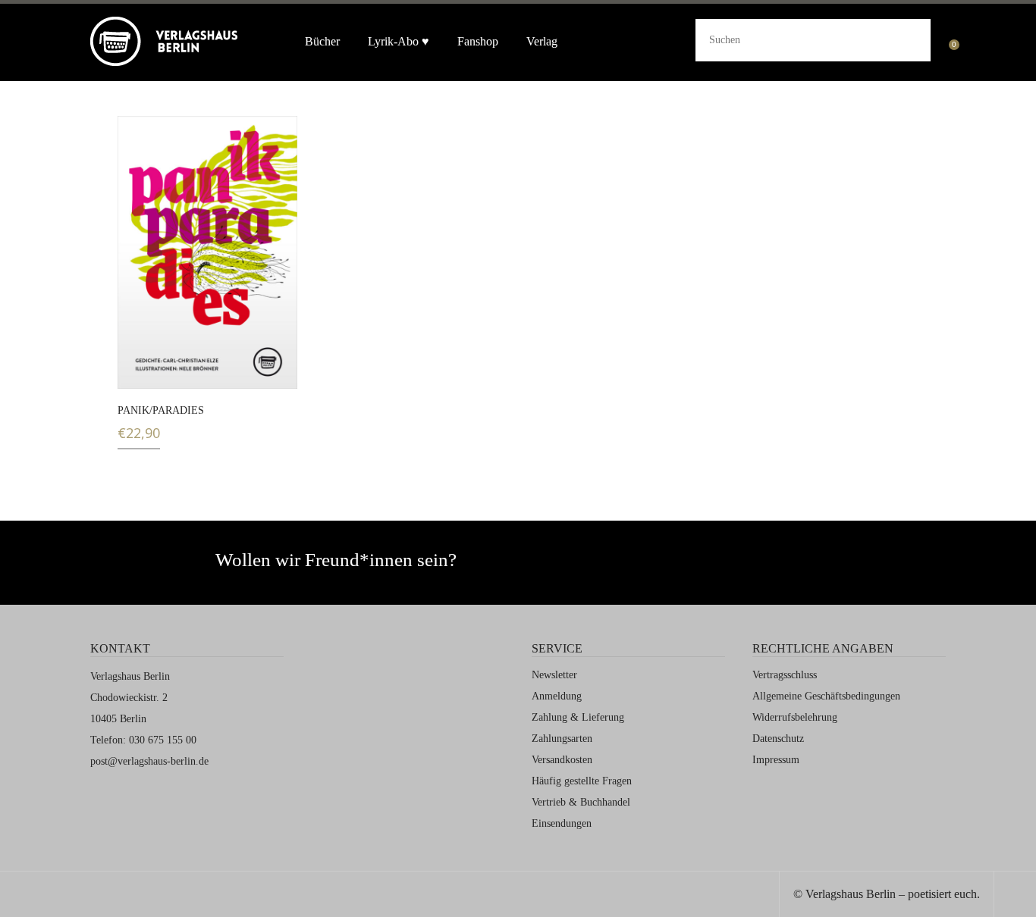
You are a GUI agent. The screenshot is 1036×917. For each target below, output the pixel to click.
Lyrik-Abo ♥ (398, 41)
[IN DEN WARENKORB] (138, 368)
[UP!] (1015, 896)
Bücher (322, 41)
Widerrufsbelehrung (794, 717)
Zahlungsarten (562, 738)
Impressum (775, 759)
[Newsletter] (646, 567)
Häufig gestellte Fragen (582, 781)
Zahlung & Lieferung (578, 717)
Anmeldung (557, 696)
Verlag (541, 41)
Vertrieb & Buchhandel (581, 802)
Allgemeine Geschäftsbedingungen (826, 696)
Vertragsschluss (784, 675)
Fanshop (477, 41)
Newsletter (554, 675)
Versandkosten (562, 759)
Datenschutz (778, 738)
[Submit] (907, 38)
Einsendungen (562, 823)
